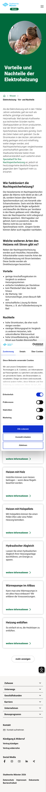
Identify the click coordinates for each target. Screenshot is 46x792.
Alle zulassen (23, 429)
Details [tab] (23, 351)
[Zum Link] (23, 483)
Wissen (13, 96)
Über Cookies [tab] (37, 351)
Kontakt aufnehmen (15, 730)
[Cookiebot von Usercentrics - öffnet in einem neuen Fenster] (32, 344)
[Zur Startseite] (10, 4)
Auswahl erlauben (23, 437)
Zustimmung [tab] (8, 351)
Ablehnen (23, 445)
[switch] (39, 402)
